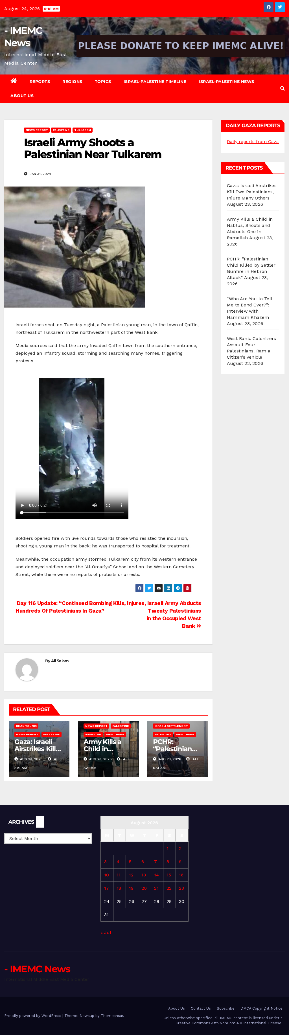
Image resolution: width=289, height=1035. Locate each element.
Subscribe (226, 1008)
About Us (22, 95)
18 (119, 888)
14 (156, 875)
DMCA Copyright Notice (261, 1008)
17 (106, 888)
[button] (282, 88)
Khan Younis (26, 725)
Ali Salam (60, 660)
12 (131, 875)
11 (119, 875)
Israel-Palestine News (226, 81)
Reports (40, 81)
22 (169, 888)
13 (143, 875)
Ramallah (93, 734)
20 (144, 888)
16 (181, 875)
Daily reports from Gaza (253, 141)
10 (106, 875)
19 (131, 888)
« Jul (105, 932)
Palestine (61, 129)
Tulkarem (82, 129)
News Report (37, 129)
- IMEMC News (37, 969)
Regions (72, 81)
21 (156, 888)
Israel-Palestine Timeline (155, 81)
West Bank (115, 734)
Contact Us (201, 1008)
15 (169, 875)
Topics (103, 81)
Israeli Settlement (171, 725)
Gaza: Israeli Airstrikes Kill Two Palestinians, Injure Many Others (252, 192)
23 (181, 888)
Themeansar (112, 1016)
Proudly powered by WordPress (33, 1016)
